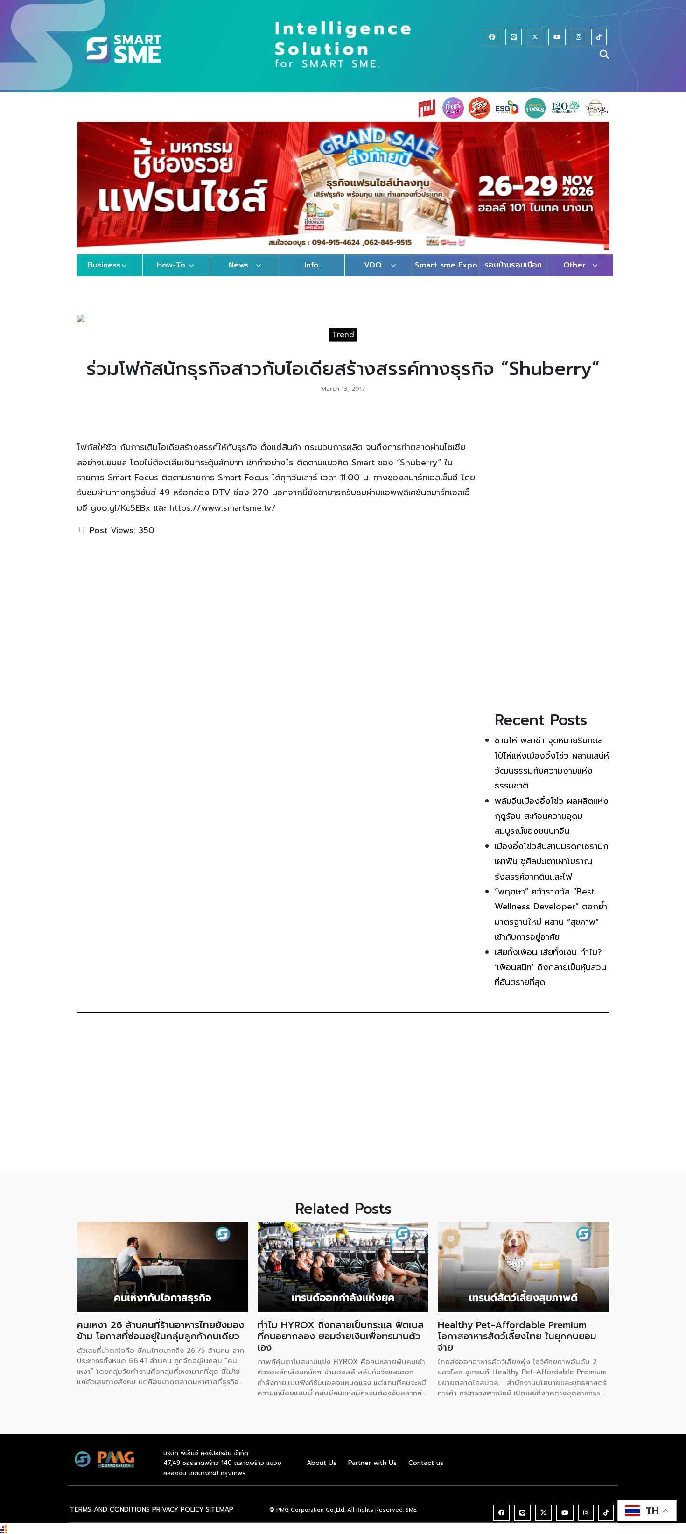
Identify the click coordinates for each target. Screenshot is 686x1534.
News (238, 265)
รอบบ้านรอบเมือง (513, 265)
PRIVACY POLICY (177, 1509)
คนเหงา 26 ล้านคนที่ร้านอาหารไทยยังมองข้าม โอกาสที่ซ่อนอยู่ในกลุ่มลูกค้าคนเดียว (160, 1330)
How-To (171, 265)
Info (311, 265)
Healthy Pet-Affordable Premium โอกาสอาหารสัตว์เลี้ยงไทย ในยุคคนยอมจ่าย (517, 1336)
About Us (321, 1463)
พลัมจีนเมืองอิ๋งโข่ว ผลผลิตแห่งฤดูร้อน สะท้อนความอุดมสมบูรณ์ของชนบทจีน (552, 816)
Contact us (425, 1463)
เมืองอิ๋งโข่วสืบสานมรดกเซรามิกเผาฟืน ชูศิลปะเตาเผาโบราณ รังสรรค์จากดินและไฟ (552, 861)
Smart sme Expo (446, 265)
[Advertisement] (551, 557)
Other (574, 265)
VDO (373, 265)
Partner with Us (372, 1463)
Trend (343, 334)
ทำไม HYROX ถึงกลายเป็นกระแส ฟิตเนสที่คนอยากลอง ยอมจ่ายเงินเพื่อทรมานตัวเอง (341, 1336)
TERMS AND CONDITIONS (110, 1509)
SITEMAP (219, 1509)
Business (104, 265)
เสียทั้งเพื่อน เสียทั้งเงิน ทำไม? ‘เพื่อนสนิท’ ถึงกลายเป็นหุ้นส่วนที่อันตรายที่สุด (550, 967)
